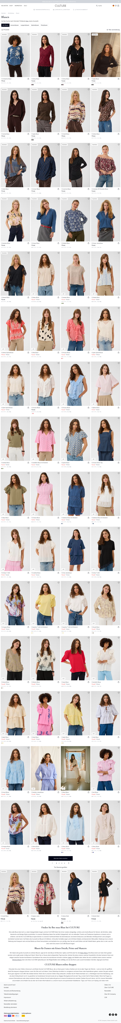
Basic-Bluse (84, 953)
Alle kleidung (11, 13)
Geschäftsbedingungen (22, 1020)
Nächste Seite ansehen (60, 858)
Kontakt (6, 987)
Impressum (7, 997)
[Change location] (113, 5)
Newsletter (107, 991)
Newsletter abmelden (10, 1004)
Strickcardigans (17, 960)
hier (27, 21)
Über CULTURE (109, 987)
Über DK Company (110, 994)
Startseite (3, 13)
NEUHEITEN (4, 5)
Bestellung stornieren (10, 1007)
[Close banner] (118, 1)
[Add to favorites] (28, 34)
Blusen (17, 13)
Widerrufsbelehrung (10, 1001)
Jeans (69, 957)
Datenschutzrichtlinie (9, 1020)
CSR (105, 997)
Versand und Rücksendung (12, 991)
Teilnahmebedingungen (11, 994)
